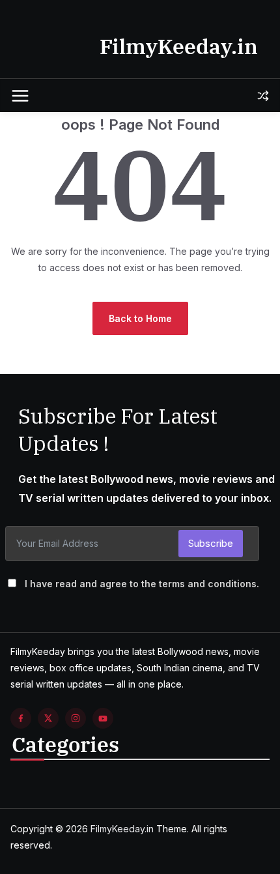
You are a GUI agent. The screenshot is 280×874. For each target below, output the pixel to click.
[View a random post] (263, 95)
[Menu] (20, 96)
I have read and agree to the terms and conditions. (142, 583)
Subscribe (210, 543)
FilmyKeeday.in (179, 46)
